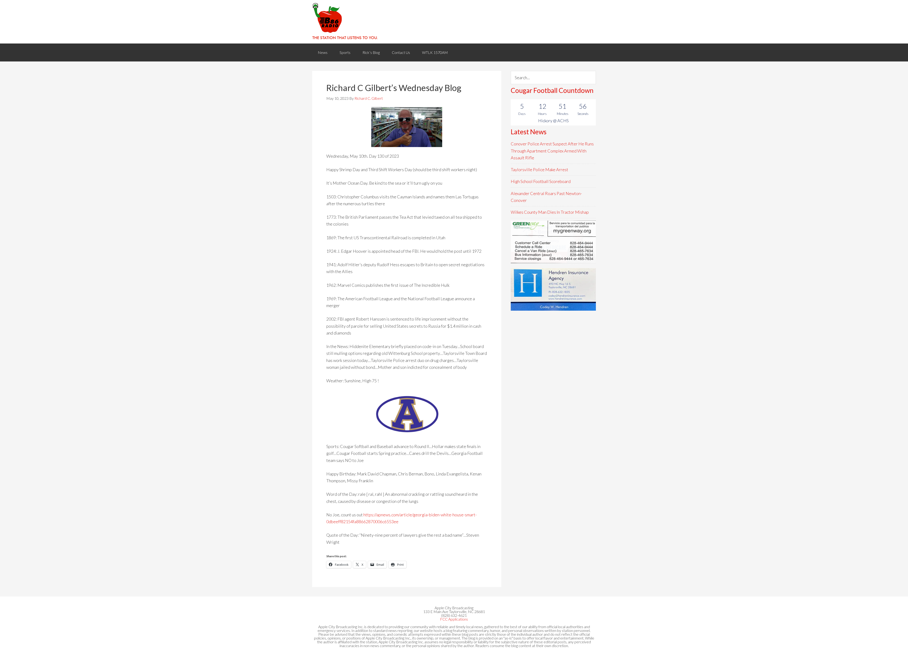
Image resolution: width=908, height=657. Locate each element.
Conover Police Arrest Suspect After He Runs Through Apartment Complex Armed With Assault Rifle (552, 150)
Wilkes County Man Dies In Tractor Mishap (550, 212)
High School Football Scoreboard (541, 181)
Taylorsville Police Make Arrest (539, 169)
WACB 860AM (454, 21)
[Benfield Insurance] (553, 289)
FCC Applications (454, 619)
